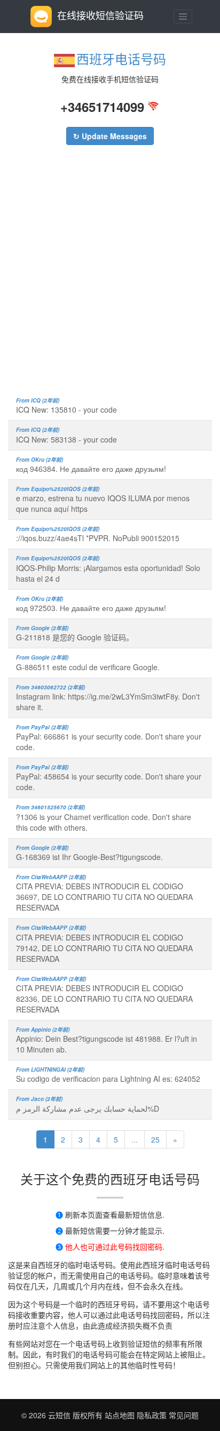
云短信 (60, 1415)
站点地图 (120, 1415)
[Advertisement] (110, 276)
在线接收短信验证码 (100, 15)
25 (155, 1139)
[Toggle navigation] (183, 16)
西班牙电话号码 (121, 58)
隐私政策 (151, 1415)
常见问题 (184, 1415)
